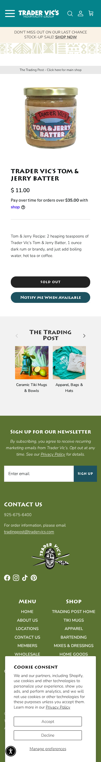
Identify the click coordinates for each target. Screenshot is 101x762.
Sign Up (85, 474)
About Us (27, 620)
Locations (27, 628)
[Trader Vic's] (39, 13)
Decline (47, 735)
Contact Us (27, 637)
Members (27, 645)
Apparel (74, 628)
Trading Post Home (73, 611)
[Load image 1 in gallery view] (50, 118)
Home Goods (74, 654)
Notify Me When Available (50, 297)
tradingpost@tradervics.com (29, 531)
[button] (10, 751)
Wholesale (27, 654)
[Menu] (10, 13)
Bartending (74, 637)
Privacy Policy (58, 707)
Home (27, 611)
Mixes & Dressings (73, 645)
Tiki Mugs (74, 620)
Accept (47, 721)
